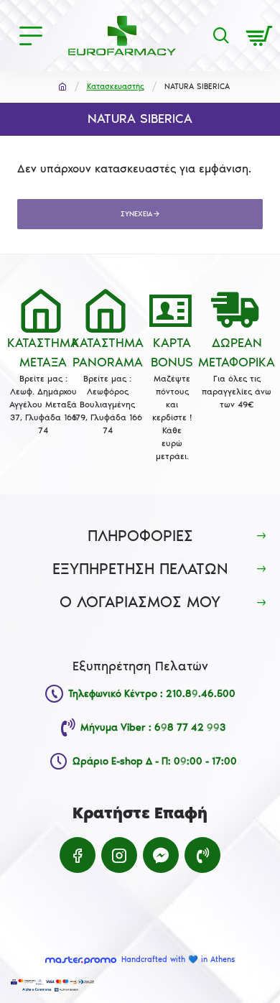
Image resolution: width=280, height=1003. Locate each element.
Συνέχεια (137, 214)
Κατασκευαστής (115, 86)
